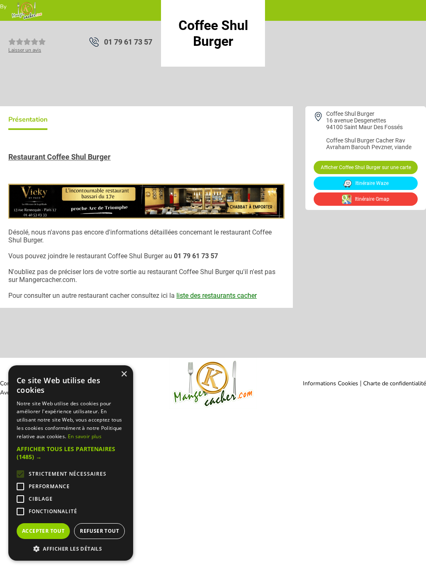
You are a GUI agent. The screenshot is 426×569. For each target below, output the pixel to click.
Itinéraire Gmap (371, 199)
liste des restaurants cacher (216, 295)
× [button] (124, 374)
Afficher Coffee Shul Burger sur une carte (366, 167)
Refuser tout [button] (99, 530)
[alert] (70, 463)
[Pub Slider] (146, 216)
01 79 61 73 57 (128, 41)
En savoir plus (85, 436)
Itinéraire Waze (371, 183)
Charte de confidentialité (394, 383)
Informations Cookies (330, 383)
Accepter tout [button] (43, 530)
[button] (71, 453)
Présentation (27, 119)
